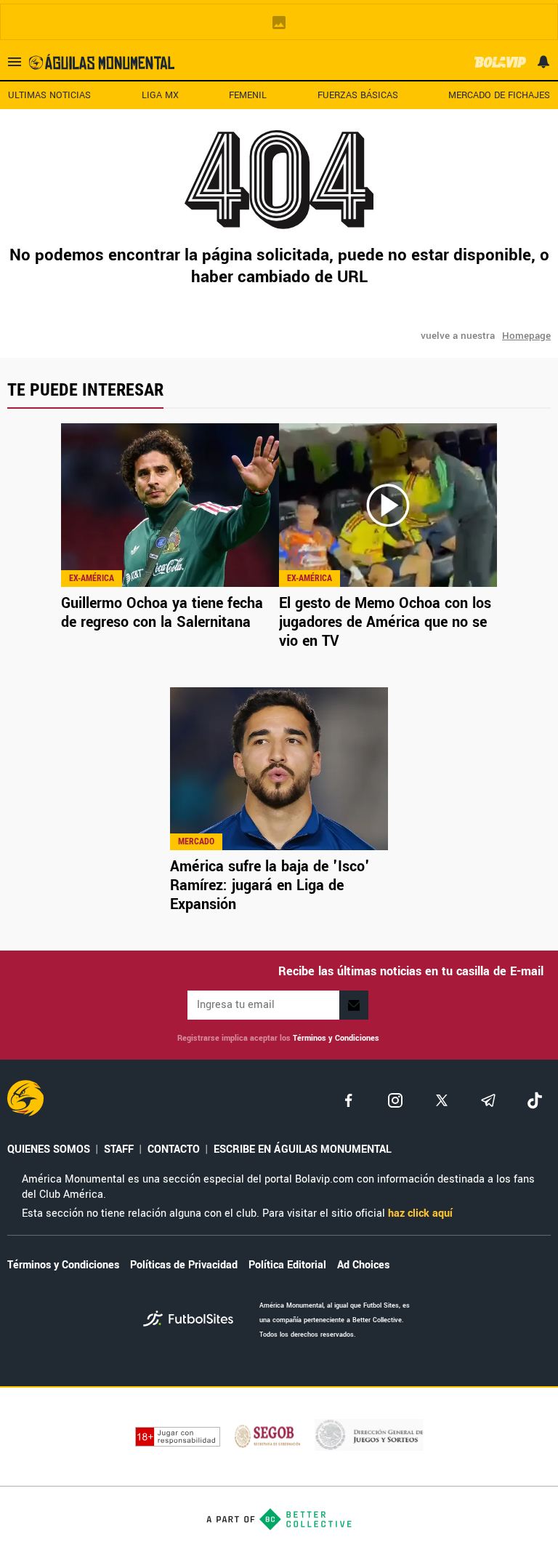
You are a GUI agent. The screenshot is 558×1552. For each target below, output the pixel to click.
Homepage (526, 336)
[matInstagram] (395, 1100)
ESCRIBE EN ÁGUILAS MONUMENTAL (303, 1149)
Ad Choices (363, 1265)
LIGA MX (160, 95)
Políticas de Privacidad (184, 1265)
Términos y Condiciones (336, 1038)
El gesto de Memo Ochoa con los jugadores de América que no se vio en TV (385, 622)
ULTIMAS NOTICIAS (49, 95)
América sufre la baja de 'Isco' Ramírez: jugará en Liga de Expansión (270, 885)
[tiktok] (535, 1100)
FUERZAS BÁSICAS (358, 95)
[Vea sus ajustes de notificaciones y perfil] (543, 61)
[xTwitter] (442, 1100)
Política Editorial (287, 1265)
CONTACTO (173, 1149)
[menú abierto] (14, 62)
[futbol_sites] (195, 1320)
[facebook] (349, 1100)
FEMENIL (248, 95)
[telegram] (488, 1100)
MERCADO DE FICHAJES (499, 95)
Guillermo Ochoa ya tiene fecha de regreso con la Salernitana (162, 613)
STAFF (119, 1149)
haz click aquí (420, 1213)
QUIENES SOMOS (48, 1149)
